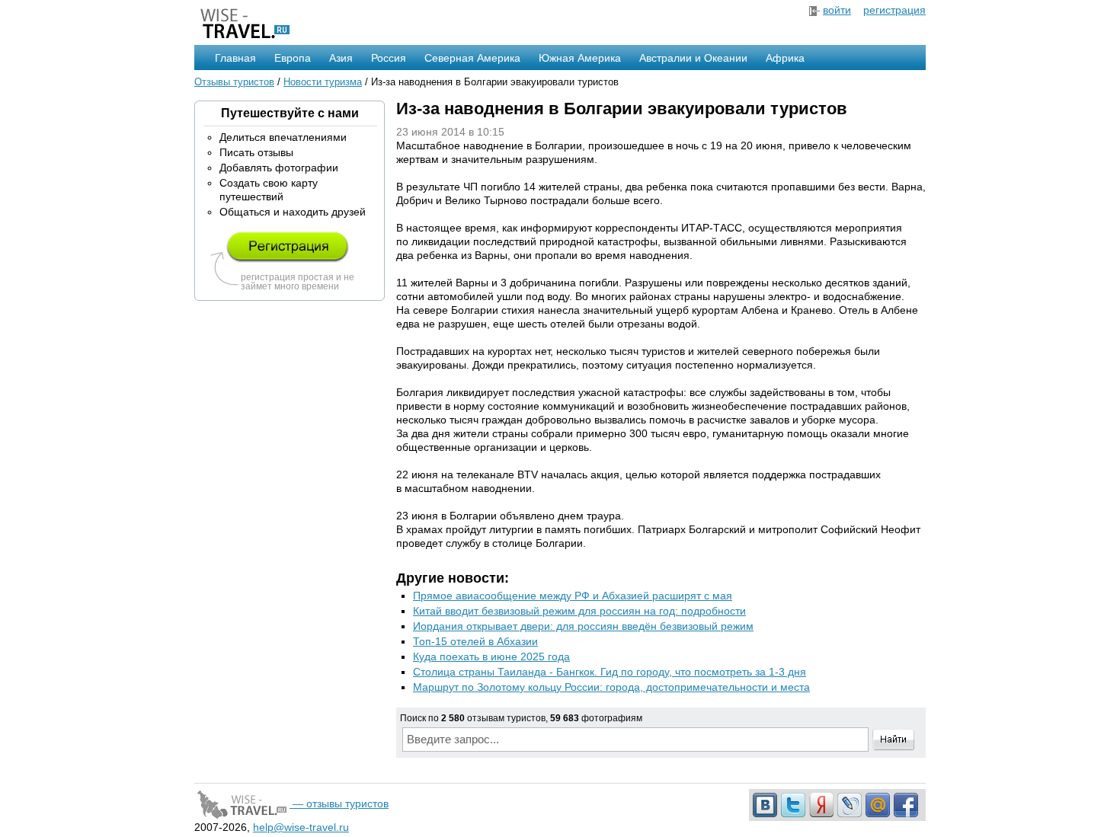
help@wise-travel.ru (301, 827)
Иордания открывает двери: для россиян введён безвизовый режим (583, 626)
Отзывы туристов (234, 82)
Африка (785, 58)
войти (837, 10)
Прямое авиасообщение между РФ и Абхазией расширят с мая (572, 595)
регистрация (894, 10)
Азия (341, 58)
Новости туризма (322, 82)
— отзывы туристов (339, 803)
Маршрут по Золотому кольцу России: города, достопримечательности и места (611, 687)
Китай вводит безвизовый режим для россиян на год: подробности (579, 611)
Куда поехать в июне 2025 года (491, 656)
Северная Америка (472, 58)
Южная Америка (580, 58)
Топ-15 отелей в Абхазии (475, 641)
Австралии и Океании (693, 58)
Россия (388, 58)
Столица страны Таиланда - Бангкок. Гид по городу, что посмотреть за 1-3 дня (609, 672)
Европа (292, 58)
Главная (235, 58)
